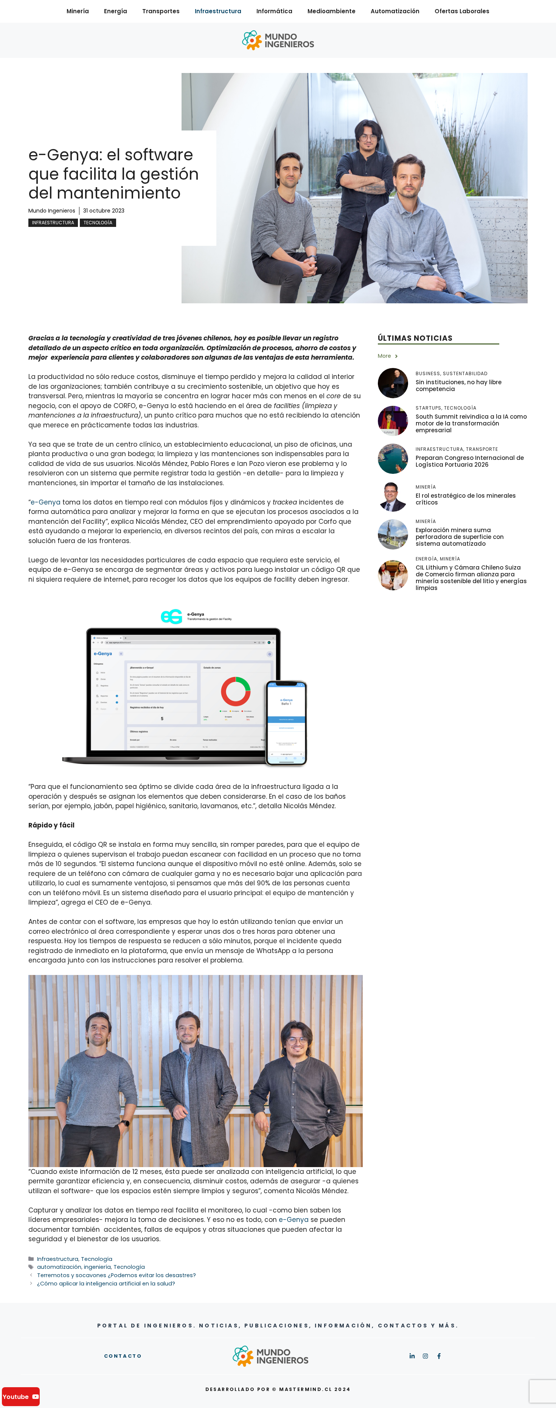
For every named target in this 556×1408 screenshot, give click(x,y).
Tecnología (98, 222)
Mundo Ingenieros (51, 210)
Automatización (395, 11)
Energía (115, 11)
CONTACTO (123, 1356)
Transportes (161, 11)
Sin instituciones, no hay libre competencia (459, 385)
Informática (274, 11)
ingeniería (97, 1267)
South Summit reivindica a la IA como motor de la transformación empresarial (471, 423)
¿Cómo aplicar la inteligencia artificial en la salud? (106, 1283)
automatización (59, 1267)
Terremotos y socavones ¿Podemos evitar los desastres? (116, 1275)
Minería (78, 11)
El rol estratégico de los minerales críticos (466, 499)
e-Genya (46, 502)
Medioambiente (332, 11)
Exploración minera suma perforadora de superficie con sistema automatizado (460, 537)
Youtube (16, 1396)
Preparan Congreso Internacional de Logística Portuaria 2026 (470, 461)
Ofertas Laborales (462, 11)
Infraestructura (218, 11)
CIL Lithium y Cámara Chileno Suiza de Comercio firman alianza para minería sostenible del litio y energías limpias (471, 578)
